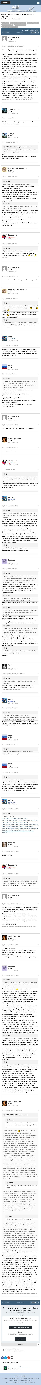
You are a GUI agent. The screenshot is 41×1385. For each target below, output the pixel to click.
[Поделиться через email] (12, 1357)
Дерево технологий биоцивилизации (19, 1367)
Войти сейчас (20, 1339)
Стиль (23, 1376)
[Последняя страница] (38, 32)
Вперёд (33, 32)
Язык (16, 1376)
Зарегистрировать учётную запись (20, 1327)
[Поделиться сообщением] (38, 46)
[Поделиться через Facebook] (2, 1357)
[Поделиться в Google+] (8, 1357)
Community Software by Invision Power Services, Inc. (20, 1382)
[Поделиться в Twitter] (5, 1357)
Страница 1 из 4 (20, 32)
